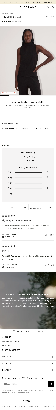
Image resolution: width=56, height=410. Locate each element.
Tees (11, 14)
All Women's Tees (9, 129)
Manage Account (10, 341)
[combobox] (40, 207)
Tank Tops (24, 129)
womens (5, 14)
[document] (28, 61)
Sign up (6, 346)
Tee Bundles (36, 129)
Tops (46, 129)
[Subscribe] (51, 384)
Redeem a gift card (12, 350)
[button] (53, 7)
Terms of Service (49, 407)
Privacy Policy (16, 393)
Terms (27, 393)
